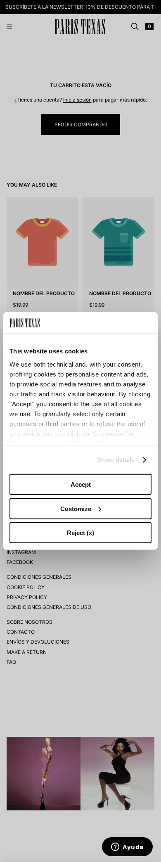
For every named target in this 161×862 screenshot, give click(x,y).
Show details (116, 459)
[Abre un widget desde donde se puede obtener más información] (127, 847)
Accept (81, 484)
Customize (75, 508)
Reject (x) (80, 532)
